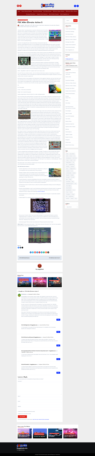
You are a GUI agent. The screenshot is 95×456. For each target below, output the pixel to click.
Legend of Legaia (69, 134)
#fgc (40, 25)
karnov (67, 168)
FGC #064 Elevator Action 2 (30, 22)
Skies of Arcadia (69, 113)
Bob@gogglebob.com (69, 58)
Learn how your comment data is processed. (41, 419)
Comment (20, 381)
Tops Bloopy (68, 74)
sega (73, 181)
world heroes (71, 196)
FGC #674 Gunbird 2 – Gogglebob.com (29, 364)
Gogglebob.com (22, 448)
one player (68, 177)
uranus (73, 194)
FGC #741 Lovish (52, 282)
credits (67, 160)
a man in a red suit (41, 191)
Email (19, 401)
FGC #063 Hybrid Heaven (24, 257)
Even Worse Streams (47, 11)
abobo (67, 153)
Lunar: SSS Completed (70, 116)
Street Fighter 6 (69, 131)
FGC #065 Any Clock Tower (54, 257)
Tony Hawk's (68, 118)
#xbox (54, 25)
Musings (67, 96)
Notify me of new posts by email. (25, 413)
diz (74, 160)
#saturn (42, 25)
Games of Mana (68, 121)
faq (73, 162)
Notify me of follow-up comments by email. (27, 411)
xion (76, 198)
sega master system (69, 183)
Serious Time (68, 97)
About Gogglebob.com (64, 14)
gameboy (67, 166)
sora (75, 183)
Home (19, 11)
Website (19, 406)
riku (67, 179)
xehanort (67, 198)
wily (66, 196)
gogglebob (22, 25)
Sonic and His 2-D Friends (23, 279)
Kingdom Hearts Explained (42, 14)
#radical (21, 26)
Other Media (68, 103)
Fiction (67, 100)
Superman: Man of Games (70, 126)
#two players (36, 25)
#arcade (51, 25)
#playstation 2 (47, 25)
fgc (66, 164)
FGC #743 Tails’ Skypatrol (24, 282)
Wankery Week (68, 76)
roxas (70, 179)
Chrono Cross (68, 142)
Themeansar (57, 454)
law (72, 170)
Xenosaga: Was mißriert (30, 14)
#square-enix (28, 26)
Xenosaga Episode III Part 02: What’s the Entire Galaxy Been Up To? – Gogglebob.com (38, 350)
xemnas (72, 198)
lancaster (68, 170)
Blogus (52, 454)
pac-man (72, 177)
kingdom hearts (72, 168)
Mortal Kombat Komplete (54, 14)
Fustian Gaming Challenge (27, 11)
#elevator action (34, 26)
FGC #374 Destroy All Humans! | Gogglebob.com (31, 337)
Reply (58, 319)
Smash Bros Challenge (37, 11)
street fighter (68, 185)
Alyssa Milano (72, 153)
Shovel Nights (68, 110)
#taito (25, 26)
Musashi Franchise (69, 137)
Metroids (67, 129)
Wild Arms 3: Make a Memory (58, 11)
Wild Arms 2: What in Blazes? (71, 11)
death (71, 160)
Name (19, 396)
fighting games (71, 164)
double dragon (68, 162)
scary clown (68, 181)
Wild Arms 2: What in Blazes (71, 85)
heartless (72, 166)
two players (68, 194)
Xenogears (68, 139)
